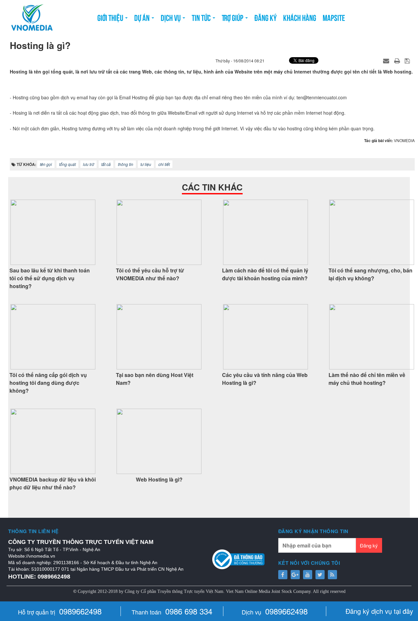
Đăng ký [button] (265, 17)
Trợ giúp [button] (233, 17)
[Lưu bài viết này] (408, 60)
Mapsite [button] (334, 17)
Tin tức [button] (202, 17)
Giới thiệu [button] (110, 17)
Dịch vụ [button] (171, 17)
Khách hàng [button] (299, 17)
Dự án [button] (142, 17)
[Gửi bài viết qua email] (387, 60)
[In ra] (397, 60)
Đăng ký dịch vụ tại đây (379, 611)
